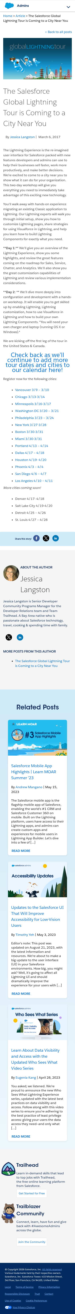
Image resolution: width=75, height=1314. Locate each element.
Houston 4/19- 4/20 (30, 460)
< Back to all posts (58, 32)
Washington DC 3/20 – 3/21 (37, 411)
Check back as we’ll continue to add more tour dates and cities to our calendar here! (38, 362)
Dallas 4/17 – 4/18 (29, 453)
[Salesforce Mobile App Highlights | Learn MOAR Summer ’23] (37, 737)
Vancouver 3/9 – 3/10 (32, 390)
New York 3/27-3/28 (30, 425)
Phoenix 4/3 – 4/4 (29, 467)
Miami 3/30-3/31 (28, 439)
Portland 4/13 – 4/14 (31, 446)
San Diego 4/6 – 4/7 (30, 474)
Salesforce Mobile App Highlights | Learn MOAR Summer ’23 (33, 771)
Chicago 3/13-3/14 (30, 397)
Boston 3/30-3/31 (29, 432)
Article (20, 16)
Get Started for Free (32, 1193)
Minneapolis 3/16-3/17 (33, 404)
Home (7, 16)
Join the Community (31, 1242)
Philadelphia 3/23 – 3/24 (34, 418)
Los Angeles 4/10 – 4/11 (34, 481)
